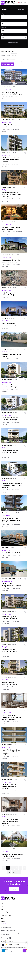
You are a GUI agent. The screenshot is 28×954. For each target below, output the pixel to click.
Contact (13, 889)
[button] (14, 17)
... (9, 872)
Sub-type (3, 27)
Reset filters (21, 9)
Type (2, 21)
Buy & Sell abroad (6, 915)
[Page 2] (19, 872)
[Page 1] (4, 868)
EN (21, 2)
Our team (3, 921)
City (2, 34)
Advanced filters (13, 42)
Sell (2, 909)
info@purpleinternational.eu (8, 930)
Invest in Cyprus (5, 912)
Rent (2, 906)
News (2, 918)
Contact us (4, 924)
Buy (2, 903)
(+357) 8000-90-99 (6, 927)
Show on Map (6, 64)
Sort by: (3, 60)
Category (3, 14)
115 (14, 872)
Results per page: (5, 55)
